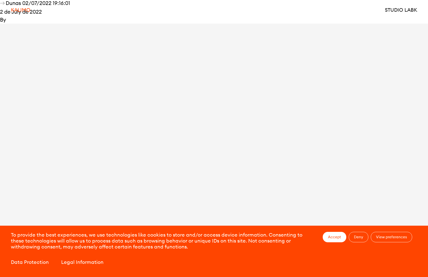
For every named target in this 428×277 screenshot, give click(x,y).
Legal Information (82, 262)
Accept (334, 237)
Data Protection (30, 262)
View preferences (391, 237)
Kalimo (20, 10)
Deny (358, 237)
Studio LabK (401, 10)
